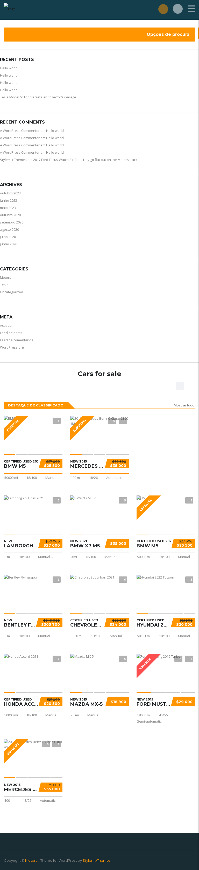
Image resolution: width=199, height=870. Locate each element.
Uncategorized (11, 292)
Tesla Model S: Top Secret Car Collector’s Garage (38, 97)
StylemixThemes (96, 860)
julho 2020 (8, 236)
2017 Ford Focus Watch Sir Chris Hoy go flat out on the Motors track (85, 159)
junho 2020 (8, 244)
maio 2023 (8, 207)
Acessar (6, 325)
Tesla (4, 284)
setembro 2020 (11, 222)
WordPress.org (12, 347)
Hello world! (9, 68)
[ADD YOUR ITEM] (163, 9)
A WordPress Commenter (20, 130)
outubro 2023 (10, 193)
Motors (5, 277)
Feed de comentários (16, 340)
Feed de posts (11, 332)
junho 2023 (8, 200)
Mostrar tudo (184, 405)
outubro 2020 (10, 215)
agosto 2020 (9, 229)
